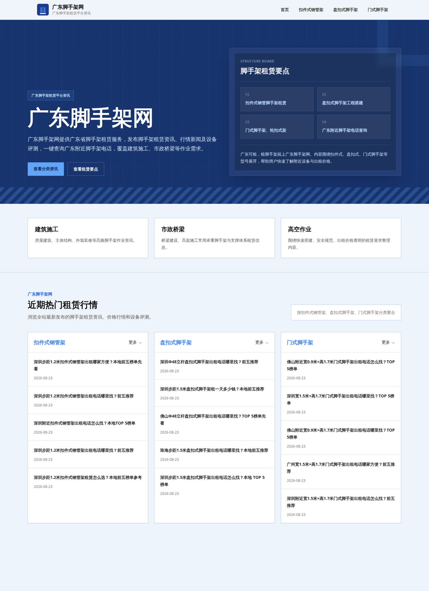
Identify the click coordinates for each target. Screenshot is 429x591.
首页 (285, 9)
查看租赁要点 (86, 169)
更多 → (135, 342)
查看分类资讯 (46, 168)
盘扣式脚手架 (345, 9)
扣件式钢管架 (311, 9)
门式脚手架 (378, 9)
